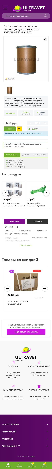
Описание (14, 221)
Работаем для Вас (12, 155)
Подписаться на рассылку (26, 331)
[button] (5, 193)
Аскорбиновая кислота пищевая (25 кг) (18, 302)
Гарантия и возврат (39, 155)
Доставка (25, 155)
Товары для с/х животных (17, 26)
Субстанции (32, 26)
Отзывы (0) (37, 221)
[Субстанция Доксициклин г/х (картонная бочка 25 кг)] (26, 58)
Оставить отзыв (41, 113)
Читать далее (26, 245)
